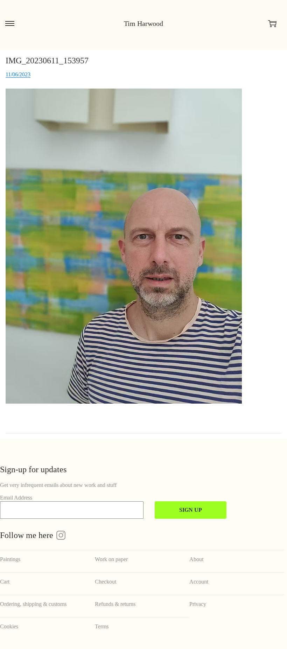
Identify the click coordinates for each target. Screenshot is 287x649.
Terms (101, 626)
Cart (4, 582)
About (196, 559)
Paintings (10, 559)
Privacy (197, 604)
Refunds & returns (115, 604)
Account (198, 582)
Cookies (9, 626)
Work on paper (111, 559)
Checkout (105, 582)
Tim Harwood (143, 23)
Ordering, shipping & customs (33, 604)
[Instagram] (61, 535)
